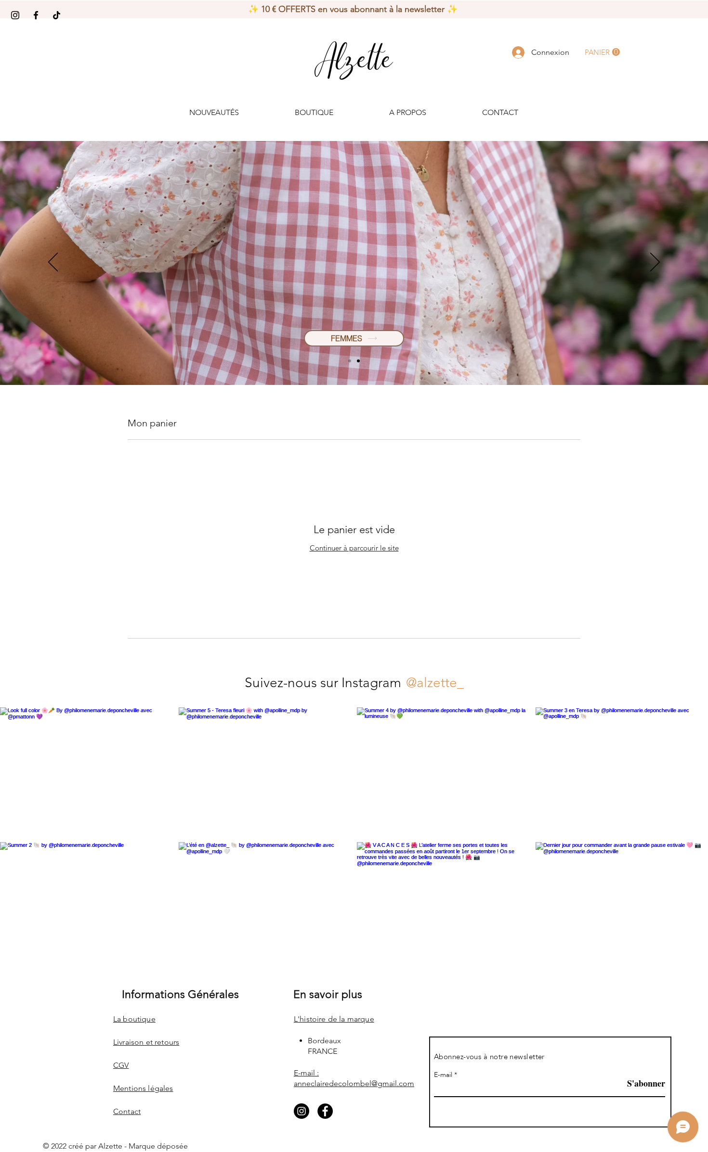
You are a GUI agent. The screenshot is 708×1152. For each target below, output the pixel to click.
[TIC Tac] (56, 15)
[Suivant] (655, 263)
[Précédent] (53, 263)
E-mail (443, 1075)
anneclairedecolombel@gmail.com (354, 1083)
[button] (602, 52)
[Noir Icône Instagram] (15, 15)
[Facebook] (35, 15)
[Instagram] (301, 1111)
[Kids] (358, 360)
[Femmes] (349, 360)
